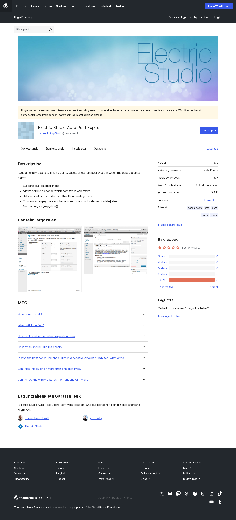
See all (214, 287)
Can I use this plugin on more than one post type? (49, 368)
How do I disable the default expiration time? (46, 336)
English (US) (211, 200)
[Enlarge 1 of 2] (77, 230)
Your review (165, 287)
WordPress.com (193, 462)
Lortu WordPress (218, 5)
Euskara (51, 498)
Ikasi (100, 462)
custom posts (195, 208)
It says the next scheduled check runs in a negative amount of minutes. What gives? (71, 358)
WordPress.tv (107, 478)
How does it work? (30, 314)
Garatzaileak (105, 473)
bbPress (189, 473)
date (207, 208)
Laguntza (212, 148)
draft (214, 208)
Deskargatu (209, 130)
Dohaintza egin (151, 473)
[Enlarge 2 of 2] (143, 230)
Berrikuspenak (55, 148)
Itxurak (60, 468)
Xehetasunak (29, 148)
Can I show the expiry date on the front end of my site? (53, 379)
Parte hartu (147, 462)
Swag (145, 478)
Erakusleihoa (63, 462)
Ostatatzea (20, 473)
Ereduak (61, 478)
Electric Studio (34, 426)
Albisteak (19, 468)
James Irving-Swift (50, 133)
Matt (187, 468)
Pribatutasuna (22, 478)
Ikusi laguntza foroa (170, 316)
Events (145, 468)
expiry (205, 215)
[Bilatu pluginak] (50, 29)
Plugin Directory (23, 17)
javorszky (96, 418)
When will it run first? (31, 325)
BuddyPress (191, 478)
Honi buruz (20, 462)
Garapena (100, 148)
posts (214, 215)
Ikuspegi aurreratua (170, 224)
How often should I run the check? (40, 347)
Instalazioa (79, 148)
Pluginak (61, 473)
